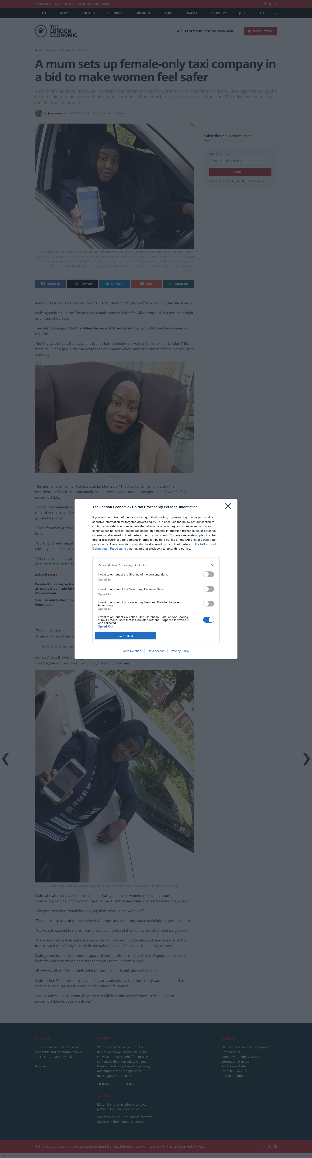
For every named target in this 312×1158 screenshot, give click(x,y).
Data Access (156, 651)
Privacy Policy (180, 651)
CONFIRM (125, 635)
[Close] (229, 507)
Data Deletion (132, 651)
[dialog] (156, 579)
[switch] (208, 574)
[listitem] (156, 565)
